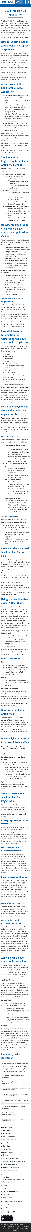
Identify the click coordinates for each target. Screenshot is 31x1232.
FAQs (4, 1188)
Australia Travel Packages (11, 1167)
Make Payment (8, 1143)
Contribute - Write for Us (11, 1191)
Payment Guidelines (9, 1140)
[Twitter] (8, 1211)
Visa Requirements (9, 1137)
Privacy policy (24, 1228)
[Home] (7, 2)
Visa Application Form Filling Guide (14, 1161)
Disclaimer (6, 1194)
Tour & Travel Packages (10, 1164)
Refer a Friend (7, 1198)
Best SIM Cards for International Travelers (13, 1181)
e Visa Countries (8, 1149)
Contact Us (6, 1205)
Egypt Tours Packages (10, 1171)
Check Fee (6, 1146)
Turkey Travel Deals (9, 1174)
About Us (6, 1208)
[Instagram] (13, 1211)
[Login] (28, 2)
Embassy (6, 1155)
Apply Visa (6, 1130)
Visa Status (6, 1133)
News (5, 1185)
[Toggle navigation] (28, 5)
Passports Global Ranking (11, 1158)
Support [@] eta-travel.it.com (12, 1202)
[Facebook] (3, 1211)
